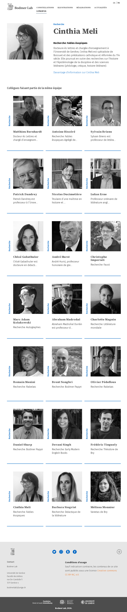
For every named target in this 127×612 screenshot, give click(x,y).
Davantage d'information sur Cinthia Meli (76, 72)
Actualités (100, 7)
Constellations (45, 7)
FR (119, 3)
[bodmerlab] (20, 7)
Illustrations (65, 7)
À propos (41, 11)
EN (114, 3)
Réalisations (84, 7)
